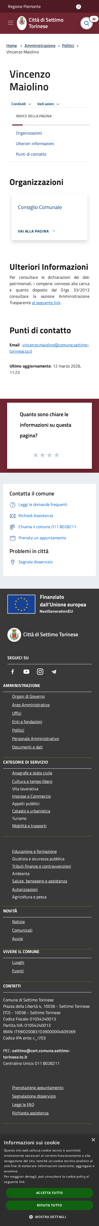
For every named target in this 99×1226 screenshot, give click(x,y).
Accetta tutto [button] (49, 1193)
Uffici (16, 713)
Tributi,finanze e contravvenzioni (41, 866)
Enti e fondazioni (27, 721)
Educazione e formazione (34, 851)
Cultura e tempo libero (32, 781)
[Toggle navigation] (10, 23)
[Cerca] (88, 23)
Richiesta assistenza (30, 1113)
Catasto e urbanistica (31, 811)
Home (11, 45)
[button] (49, 1217)
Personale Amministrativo (35, 738)
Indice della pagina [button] (33, 116)
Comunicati (22, 930)
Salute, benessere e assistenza (39, 881)
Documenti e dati (27, 747)
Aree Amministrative (31, 705)
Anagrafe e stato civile (32, 773)
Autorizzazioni (25, 889)
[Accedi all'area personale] (78, 7)
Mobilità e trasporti (29, 826)
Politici (68, 45)
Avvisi (17, 938)
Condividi (19, 104)
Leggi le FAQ (23, 1104)
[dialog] (49, 1180)
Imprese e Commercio (31, 796)
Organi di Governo (28, 696)
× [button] (93, 1140)
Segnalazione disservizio (34, 1096)
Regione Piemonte (24, 6)
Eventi (18, 971)
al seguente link (46, 302)
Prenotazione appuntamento (37, 1087)
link (22, 1181)
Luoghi (18, 962)
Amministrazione (40, 45)
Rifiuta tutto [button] (49, 1205)
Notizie (18, 921)
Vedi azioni (46, 104)
